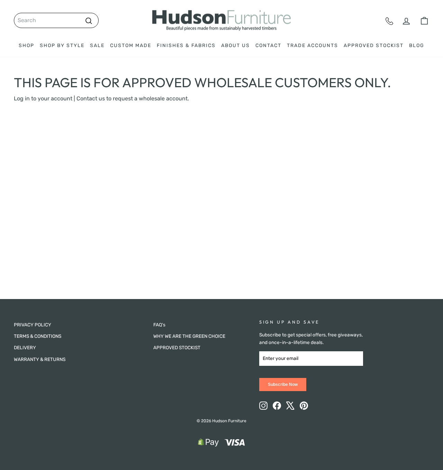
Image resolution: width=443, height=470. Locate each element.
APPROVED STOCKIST (374, 45)
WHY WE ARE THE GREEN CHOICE (189, 336)
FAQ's (159, 324)
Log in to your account (43, 98)
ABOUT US (235, 45)
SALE (97, 45)
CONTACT (268, 45)
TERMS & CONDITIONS (37, 336)
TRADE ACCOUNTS (312, 45)
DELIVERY (25, 347)
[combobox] (56, 20)
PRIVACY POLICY (32, 324)
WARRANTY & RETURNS (39, 359)
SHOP (26, 45)
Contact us (90, 98)
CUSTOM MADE (130, 45)
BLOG (416, 45)
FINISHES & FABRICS (186, 45)
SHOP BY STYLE (62, 45)
